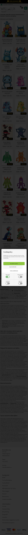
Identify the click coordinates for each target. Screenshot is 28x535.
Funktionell (8, 281)
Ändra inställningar (14, 270)
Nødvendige (8, 274)
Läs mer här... (6, 257)
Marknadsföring (20, 274)
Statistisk (20, 281)
